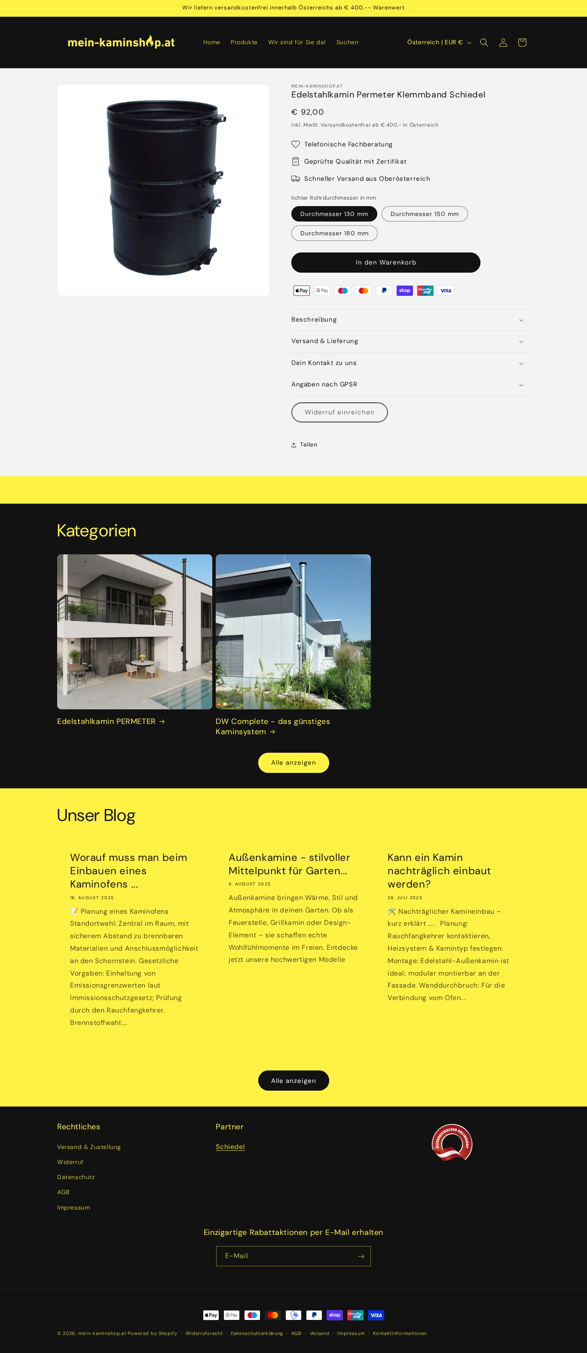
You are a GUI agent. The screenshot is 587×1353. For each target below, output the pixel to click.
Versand (320, 1333)
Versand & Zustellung (89, 1146)
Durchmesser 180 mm (334, 233)
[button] (484, 42)
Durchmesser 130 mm (334, 214)
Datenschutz (76, 1177)
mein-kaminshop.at (102, 1333)
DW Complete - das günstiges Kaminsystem (273, 726)
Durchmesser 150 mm (425, 214)
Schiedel (230, 1146)
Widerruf (70, 1161)
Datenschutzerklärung (257, 1333)
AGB (63, 1192)
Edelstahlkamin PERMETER (106, 722)
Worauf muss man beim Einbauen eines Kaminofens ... (128, 871)
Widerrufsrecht (204, 1333)
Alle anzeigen (293, 762)
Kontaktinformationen (400, 1333)
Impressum (73, 1207)
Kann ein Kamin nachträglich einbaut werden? (439, 871)
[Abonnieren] (361, 1257)
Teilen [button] (309, 444)
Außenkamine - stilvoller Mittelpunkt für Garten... (289, 864)
